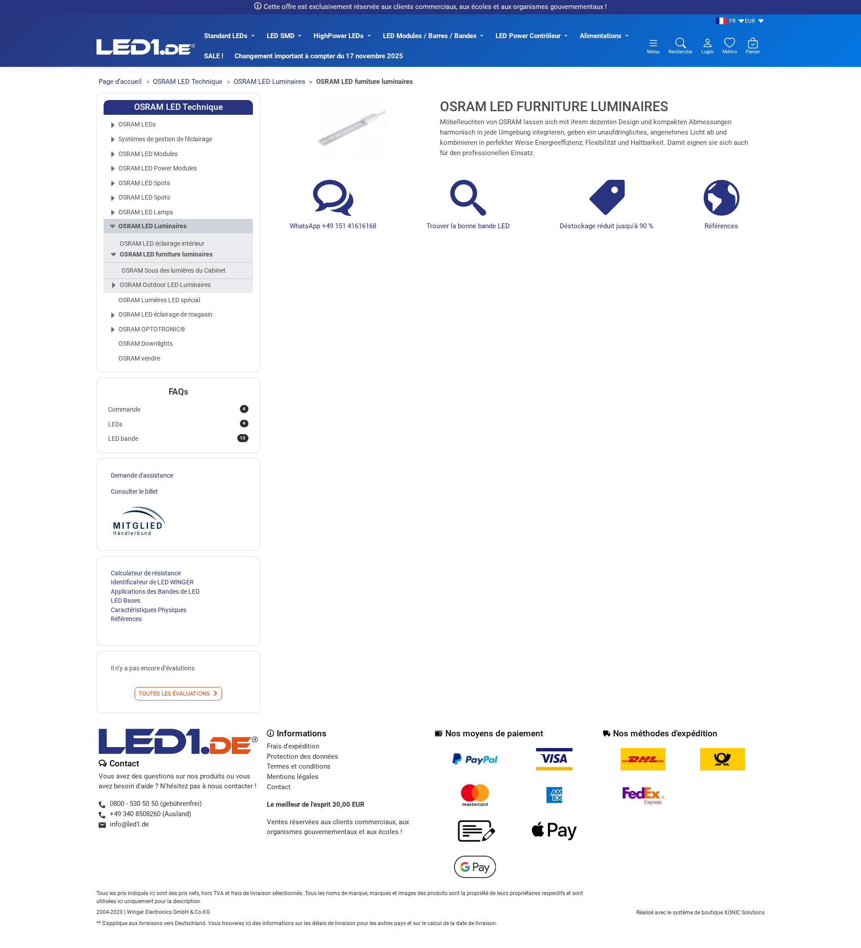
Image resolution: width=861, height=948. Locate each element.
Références (721, 226)
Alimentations (601, 36)
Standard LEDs (226, 36)
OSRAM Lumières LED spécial (159, 300)
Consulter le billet (134, 491)
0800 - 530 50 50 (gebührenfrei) (156, 804)
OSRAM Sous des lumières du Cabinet (174, 270)
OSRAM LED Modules (148, 153)
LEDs (176, 423)
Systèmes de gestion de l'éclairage (165, 139)
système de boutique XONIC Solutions (719, 912)
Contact (279, 787)
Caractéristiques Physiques (149, 609)
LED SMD (281, 36)
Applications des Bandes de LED (155, 591)
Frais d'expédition (293, 746)
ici (248, 923)
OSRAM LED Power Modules (157, 168)
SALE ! (213, 56)
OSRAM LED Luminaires (152, 226)
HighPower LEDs (338, 36)
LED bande (176, 438)
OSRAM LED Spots (144, 183)
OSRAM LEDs (137, 124)
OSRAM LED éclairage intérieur (162, 243)
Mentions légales (292, 777)
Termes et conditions (298, 766)
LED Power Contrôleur (528, 36)
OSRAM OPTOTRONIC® (151, 329)
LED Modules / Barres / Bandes (430, 36)
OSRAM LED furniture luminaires (166, 254)
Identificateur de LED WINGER (152, 582)
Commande (176, 409)
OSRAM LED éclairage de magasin (165, 314)
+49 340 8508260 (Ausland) (150, 814)
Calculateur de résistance (146, 573)
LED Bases (125, 600)
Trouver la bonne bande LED (468, 226)
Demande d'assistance (142, 475)
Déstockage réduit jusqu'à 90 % (606, 226)
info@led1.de (129, 824)
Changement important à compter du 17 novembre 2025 (319, 56)
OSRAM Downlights (145, 343)
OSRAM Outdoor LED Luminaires (165, 284)
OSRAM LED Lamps (145, 212)
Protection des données (302, 756)
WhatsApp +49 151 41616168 (333, 226)
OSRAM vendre (139, 358)
